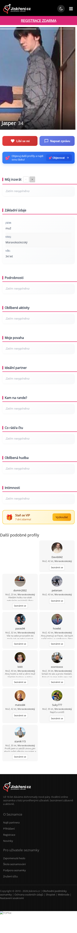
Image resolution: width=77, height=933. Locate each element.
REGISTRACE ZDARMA (38, 20)
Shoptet (50, 894)
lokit (20, 667)
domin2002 (20, 590)
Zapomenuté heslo (14, 858)
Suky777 (57, 705)
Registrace (9, 834)
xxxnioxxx (57, 667)
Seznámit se (57, 567)
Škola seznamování (14, 864)
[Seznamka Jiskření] (17, 793)
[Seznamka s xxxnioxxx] (57, 658)
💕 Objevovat (57, 157)
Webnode (63, 894)
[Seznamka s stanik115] (20, 732)
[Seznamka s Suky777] (57, 696)
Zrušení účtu (10, 876)
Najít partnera (11, 822)
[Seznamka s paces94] (20, 619)
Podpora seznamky (14, 870)
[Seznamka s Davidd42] (57, 548)
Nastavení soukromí (12, 898)
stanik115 (20, 741)
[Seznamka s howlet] (57, 619)
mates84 (20, 705)
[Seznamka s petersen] (57, 581)
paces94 (20, 628)
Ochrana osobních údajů (28, 894)
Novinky (8, 841)
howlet (57, 628)
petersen (57, 590)
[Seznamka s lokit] (20, 658)
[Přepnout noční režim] (61, 8)
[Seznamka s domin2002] (20, 581)
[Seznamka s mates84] (20, 696)
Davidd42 (57, 557)
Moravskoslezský (63, 561)
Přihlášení (9, 828)
